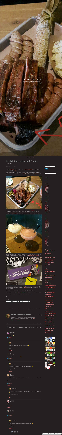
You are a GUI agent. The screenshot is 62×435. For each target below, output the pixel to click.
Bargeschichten (53, 275)
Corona (51, 279)
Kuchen (54, 298)
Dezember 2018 (46, 245)
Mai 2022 (46, 204)
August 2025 (46, 176)
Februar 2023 (46, 194)
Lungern (50, 302)
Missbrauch (51, 304)
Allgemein (8, 164)
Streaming (49, 320)
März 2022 (46, 206)
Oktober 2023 (46, 186)
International (48, 296)
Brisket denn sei (25, 173)
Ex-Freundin (23, 292)
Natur (55, 306)
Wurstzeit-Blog (12, 169)
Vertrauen (48, 326)
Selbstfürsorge (31, 164)
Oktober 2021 (46, 211)
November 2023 (47, 185)
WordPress (51, 328)
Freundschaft (49, 285)
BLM (51, 277)
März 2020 (46, 231)
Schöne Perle (12, 410)
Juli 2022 (46, 202)
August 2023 (46, 188)
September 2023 (46, 187)
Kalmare (50, 298)
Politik (51, 260)
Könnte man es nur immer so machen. (37, 323)
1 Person (11, 337)
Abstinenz (46, 269)
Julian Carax (27, 164)
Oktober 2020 (46, 224)
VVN (37, 164)
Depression (52, 251)
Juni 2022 (46, 203)
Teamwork (48, 322)
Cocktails (48, 251)
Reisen (51, 311)
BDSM (11, 164)
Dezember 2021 (46, 209)
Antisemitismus (48, 275)
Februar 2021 (46, 220)
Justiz (53, 296)
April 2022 (46, 205)
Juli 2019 (46, 240)
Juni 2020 (46, 228)
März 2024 (46, 183)
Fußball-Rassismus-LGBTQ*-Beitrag (33, 255)
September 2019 (46, 238)
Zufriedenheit (49, 331)
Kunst (46, 300)
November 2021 (47, 210)
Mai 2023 (46, 191)
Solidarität (48, 318)
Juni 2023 (46, 190)
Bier (50, 277)
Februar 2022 (46, 207)
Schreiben (53, 313)
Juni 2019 (46, 241)
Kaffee (46, 298)
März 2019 (46, 244)
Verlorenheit (52, 324)
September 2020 (47, 225)
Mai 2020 (46, 229)
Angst (54, 271)
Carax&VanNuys (31, 79)
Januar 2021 (46, 221)
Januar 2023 (46, 195)
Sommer (52, 318)
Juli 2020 (46, 227)
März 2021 (46, 219)
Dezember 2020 (46, 222)
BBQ (45, 277)
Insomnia (46, 259)
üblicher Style (25, 287)
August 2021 (46, 213)
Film (50, 253)
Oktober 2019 (46, 237)
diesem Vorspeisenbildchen (28, 169)
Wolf (17, 292)
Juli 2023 (46, 189)
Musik (49, 260)
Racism (51, 309)
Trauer (46, 324)
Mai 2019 (46, 242)
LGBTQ (53, 259)
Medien (46, 260)
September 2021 (46, 212)
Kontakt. (34, 157)
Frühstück (54, 285)
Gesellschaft (23, 164)
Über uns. (30, 157)
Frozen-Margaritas (14, 213)
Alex (10, 374)
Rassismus (47, 311)
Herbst (50, 292)
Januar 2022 (46, 208)
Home (27, 157)
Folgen (46, 168)
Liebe (46, 302)
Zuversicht (48, 333)
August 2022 (46, 201)
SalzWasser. (7, 323)
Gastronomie (19, 164)
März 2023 (46, 193)
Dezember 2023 (46, 184)
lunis (10, 353)
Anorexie (53, 250)
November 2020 (47, 223)
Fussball (46, 287)
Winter (54, 326)
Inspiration (48, 294)
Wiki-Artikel (36, 173)
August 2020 (46, 226)
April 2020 (46, 230)
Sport (35, 164)
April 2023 (46, 192)
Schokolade (47, 313)
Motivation (48, 307)
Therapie (52, 322)
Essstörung (14, 164)
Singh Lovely (11, 400)
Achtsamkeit (49, 271)
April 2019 (46, 243)
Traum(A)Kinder (12, 332)
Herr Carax (32, 210)
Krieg (52, 298)
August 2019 (46, 239)
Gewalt (54, 257)
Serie (55, 315)
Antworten (11, 350)
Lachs (48, 300)
